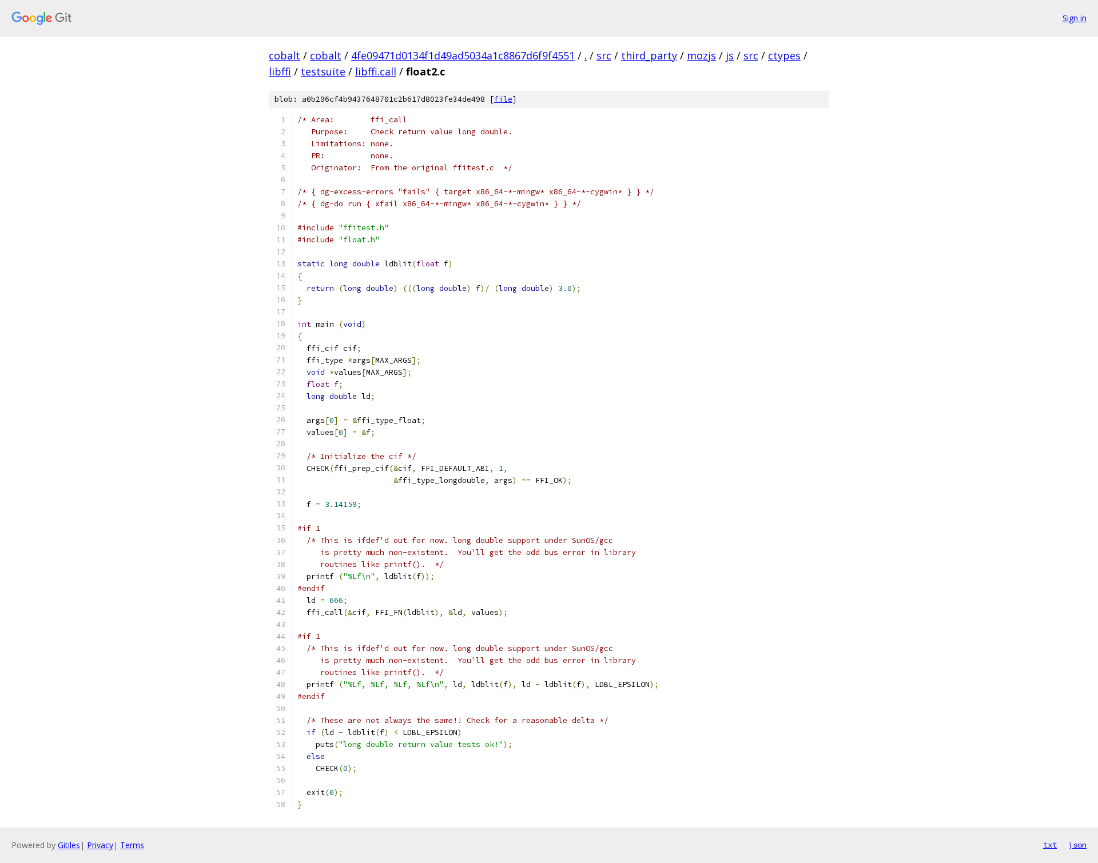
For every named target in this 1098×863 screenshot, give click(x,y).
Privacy (100, 845)
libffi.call (375, 71)
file (503, 99)
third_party (649, 55)
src (603, 55)
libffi (280, 71)
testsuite (323, 71)
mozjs (701, 55)
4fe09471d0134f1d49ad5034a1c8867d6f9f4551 (463, 55)
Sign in (1075, 18)
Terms (132, 845)
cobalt (284, 55)
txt (1050, 845)
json (1077, 845)
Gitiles (69, 845)
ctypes (784, 55)
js (730, 55)
